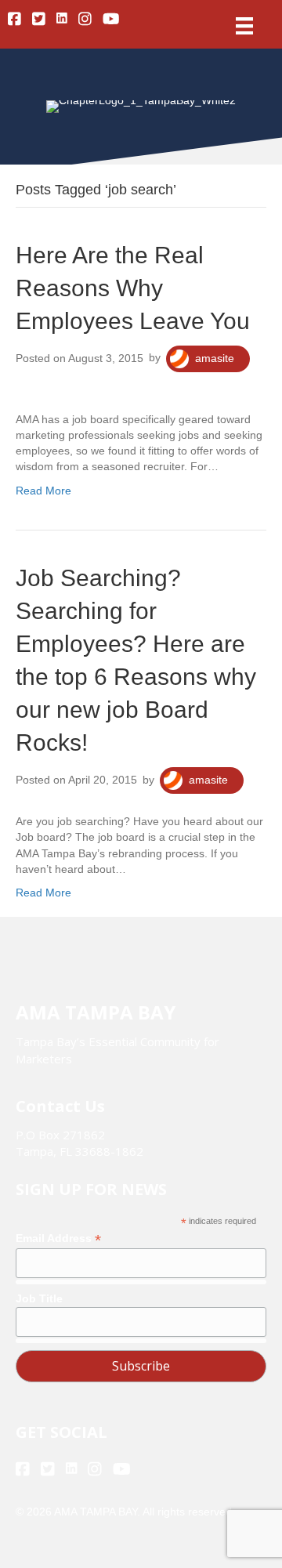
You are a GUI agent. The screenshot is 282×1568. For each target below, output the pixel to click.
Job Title (39, 1298)
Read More (43, 490)
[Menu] (244, 26)
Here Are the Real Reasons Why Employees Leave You (133, 288)
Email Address (58, 1238)
